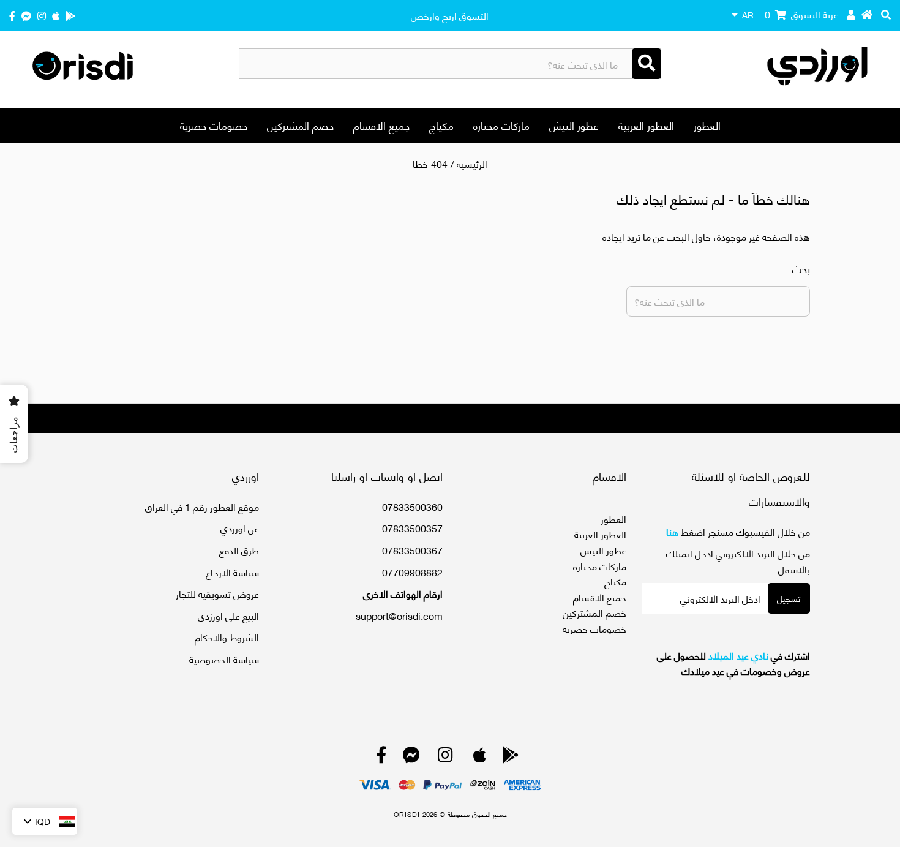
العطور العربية (646, 125)
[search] (886, 14)
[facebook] (12, 15)
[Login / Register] (851, 14)
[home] (866, 14)
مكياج (441, 125)
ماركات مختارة (501, 125)
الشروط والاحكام (227, 637)
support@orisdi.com (399, 615)
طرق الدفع (239, 550)
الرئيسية (472, 163)
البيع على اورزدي (228, 615)
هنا (672, 531)
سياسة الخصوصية (224, 659)
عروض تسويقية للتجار (217, 593)
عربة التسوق (801, 14)
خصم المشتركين (300, 125)
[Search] (646, 63)
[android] (70, 15)
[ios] (55, 15)
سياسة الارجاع (232, 572)
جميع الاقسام (381, 125)
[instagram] (41, 15)
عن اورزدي (239, 527)
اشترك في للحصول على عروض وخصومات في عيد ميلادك (733, 663)
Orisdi (407, 814)
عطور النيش (574, 125)
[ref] (26, 15)
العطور (707, 125)
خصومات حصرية (213, 125)
